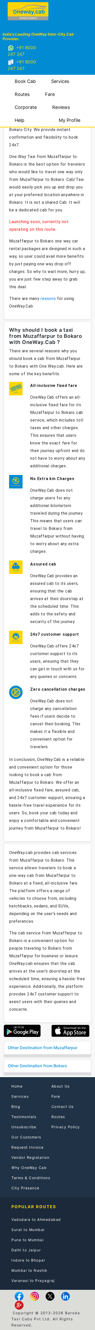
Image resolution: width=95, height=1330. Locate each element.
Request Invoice (27, 1147)
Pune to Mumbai (27, 1240)
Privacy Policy (65, 1127)
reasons (48, 298)
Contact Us (62, 1106)
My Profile (69, 120)
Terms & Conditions (30, 1178)
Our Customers (26, 1137)
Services (60, 81)
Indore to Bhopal (28, 1260)
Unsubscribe (23, 1127)
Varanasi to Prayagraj (33, 1280)
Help (19, 120)
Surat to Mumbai (28, 1229)
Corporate (26, 107)
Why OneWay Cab (29, 1167)
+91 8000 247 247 (22, 51)
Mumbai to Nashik (29, 1270)
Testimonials (23, 1117)
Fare (50, 94)
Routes (22, 94)
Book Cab (25, 81)
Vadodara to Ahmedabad (36, 1219)
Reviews (61, 107)
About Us (60, 1086)
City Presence (25, 1188)
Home (17, 1086)
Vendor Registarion (30, 1157)
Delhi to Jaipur (26, 1250)
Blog (15, 1106)
